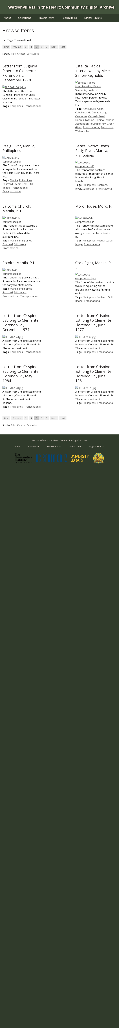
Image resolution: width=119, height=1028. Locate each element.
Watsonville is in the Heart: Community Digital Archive (61, 7)
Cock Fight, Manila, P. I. (93, 265)
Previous (17, 46)
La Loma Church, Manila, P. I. (16, 208)
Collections (24, 18)
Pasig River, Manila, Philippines (18, 148)
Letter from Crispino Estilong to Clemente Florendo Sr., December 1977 (20, 322)
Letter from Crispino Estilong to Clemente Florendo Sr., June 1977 (93, 322)
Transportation (11, 191)
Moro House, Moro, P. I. (93, 208)
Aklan (100, 108)
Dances (79, 120)
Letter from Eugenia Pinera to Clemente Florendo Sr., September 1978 (19, 73)
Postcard (7, 184)
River (78, 188)
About (7, 18)
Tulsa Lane (107, 127)
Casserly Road (96, 116)
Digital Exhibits (93, 18)
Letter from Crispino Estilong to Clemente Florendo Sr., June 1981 (93, 373)
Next (53, 46)
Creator (21, 53)
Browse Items (46, 18)
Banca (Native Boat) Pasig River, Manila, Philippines (92, 150)
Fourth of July (98, 123)
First (6, 46)
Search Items (69, 18)
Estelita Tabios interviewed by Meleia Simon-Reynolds (94, 70)
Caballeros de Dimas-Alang (91, 112)
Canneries (81, 116)
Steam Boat (20, 184)
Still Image (88, 188)
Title (13, 53)
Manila (14, 180)
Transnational (32, 106)
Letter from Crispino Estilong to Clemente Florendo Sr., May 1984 (20, 373)
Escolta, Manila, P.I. (18, 262)
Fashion (89, 120)
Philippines (16, 106)
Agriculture (89, 108)
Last (62, 46)
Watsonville (82, 131)
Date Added (32, 53)
